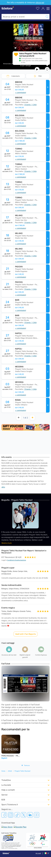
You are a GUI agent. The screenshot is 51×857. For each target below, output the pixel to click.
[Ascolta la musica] (37, 69)
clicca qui (40, 2)
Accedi (38, 853)
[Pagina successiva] (32, 417)
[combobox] (23, 16)
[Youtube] (36, 815)
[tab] (13, 76)
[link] (32, 87)
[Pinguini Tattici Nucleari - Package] (48, 104)
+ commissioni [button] (20, 92)
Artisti (10, 771)
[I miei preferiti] (37, 8)
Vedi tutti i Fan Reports (25, 634)
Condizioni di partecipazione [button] (16, 560)
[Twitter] (23, 815)
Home (3, 771)
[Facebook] (4, 815)
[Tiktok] (17, 815)
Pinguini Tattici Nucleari (22, 771)
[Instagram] (10, 815)
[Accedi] (43, 8)
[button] (30, 104)
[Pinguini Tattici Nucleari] (48, 87)
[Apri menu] (48, 8)
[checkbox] (47, 69)
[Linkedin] (30, 815)
